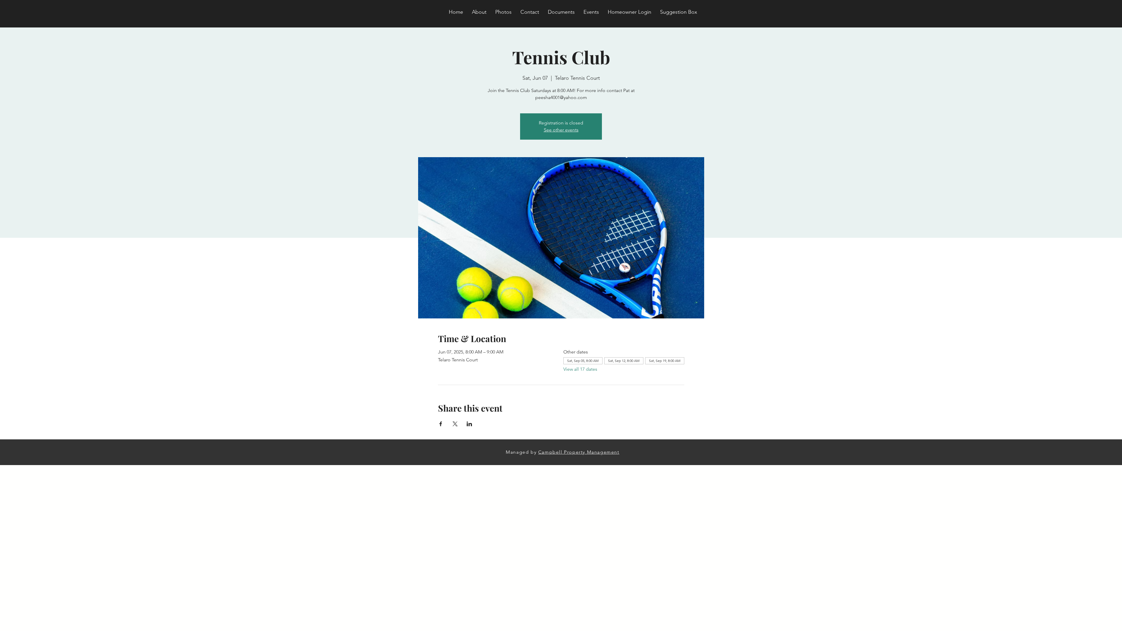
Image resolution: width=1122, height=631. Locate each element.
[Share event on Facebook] (441, 424)
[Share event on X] (455, 424)
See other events (561, 130)
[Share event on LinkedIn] (469, 424)
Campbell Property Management (578, 452)
